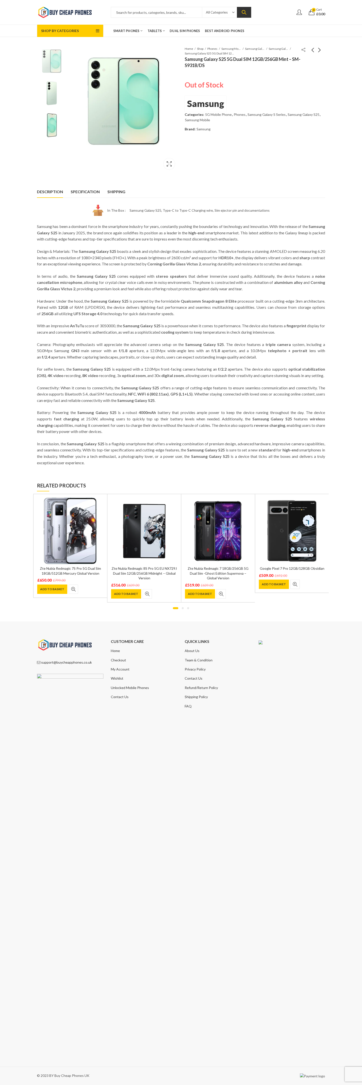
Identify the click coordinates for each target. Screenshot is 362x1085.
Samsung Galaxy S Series (255, 49)
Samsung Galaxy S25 (278, 49)
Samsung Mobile (231, 49)
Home (189, 49)
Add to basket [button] (52, 589)
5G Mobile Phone (218, 114)
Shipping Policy (196, 697)
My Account (120, 669)
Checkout (118, 660)
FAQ (188, 706)
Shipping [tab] (116, 191)
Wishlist (117, 678)
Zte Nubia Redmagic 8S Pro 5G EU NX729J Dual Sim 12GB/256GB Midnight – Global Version (144, 573)
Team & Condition (199, 660)
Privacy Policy (195, 669)
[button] (175, 608)
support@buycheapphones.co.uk (66, 662)
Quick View (73, 589)
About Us (192, 651)
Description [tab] (50, 191)
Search (244, 12)
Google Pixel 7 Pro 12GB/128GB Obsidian (292, 568)
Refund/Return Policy (201, 688)
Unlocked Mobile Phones (130, 688)
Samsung (205, 103)
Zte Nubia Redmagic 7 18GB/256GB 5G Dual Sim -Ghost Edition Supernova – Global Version (218, 573)
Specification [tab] (85, 191)
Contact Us (120, 697)
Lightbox (169, 164)
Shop (200, 49)
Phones (212, 49)
